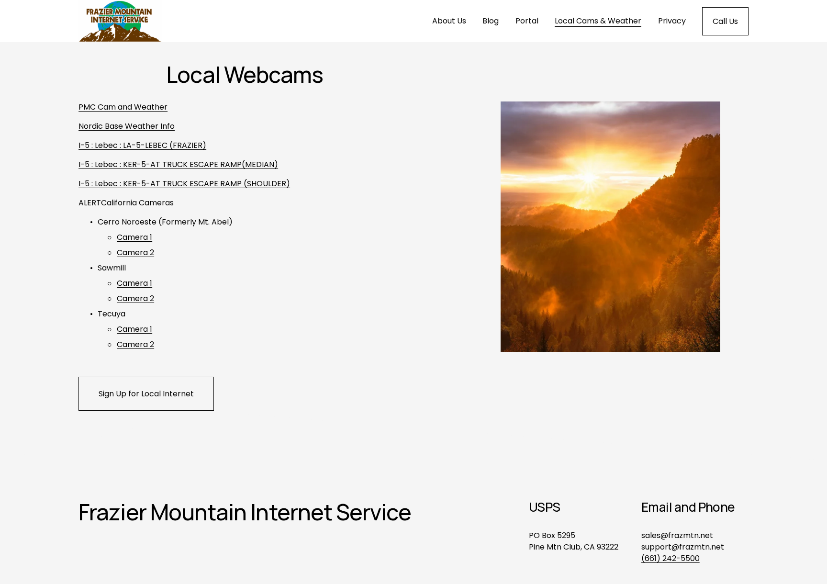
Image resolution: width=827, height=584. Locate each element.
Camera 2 (135, 252)
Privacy (672, 20)
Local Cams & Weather (598, 20)
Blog (490, 20)
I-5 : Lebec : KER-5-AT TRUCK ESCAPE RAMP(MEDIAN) (178, 164)
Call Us (725, 21)
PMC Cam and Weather (123, 106)
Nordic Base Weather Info (126, 126)
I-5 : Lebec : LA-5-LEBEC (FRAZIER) (142, 145)
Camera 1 (134, 237)
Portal (526, 20)
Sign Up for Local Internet (146, 393)
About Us (449, 20)
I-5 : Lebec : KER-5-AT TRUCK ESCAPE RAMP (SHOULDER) (184, 183)
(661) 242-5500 (670, 558)
